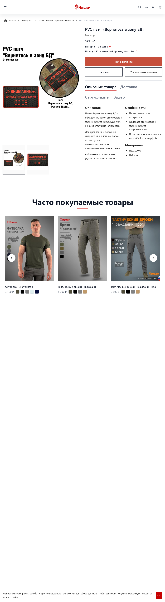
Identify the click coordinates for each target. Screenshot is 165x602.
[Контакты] (146, 7)
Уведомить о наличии (143, 72)
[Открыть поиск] (139, 7)
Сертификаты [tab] (97, 97)
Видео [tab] (119, 97)
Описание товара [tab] (100, 86)
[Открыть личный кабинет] (153, 7)
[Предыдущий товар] (11, 258)
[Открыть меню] (5, 7)
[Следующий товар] (153, 258)
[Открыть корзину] (160, 7)
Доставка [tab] (128, 86)
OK (159, 595)
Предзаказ (104, 72)
